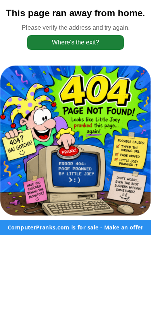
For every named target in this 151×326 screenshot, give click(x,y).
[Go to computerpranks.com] (75, 140)
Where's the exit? (75, 42)
